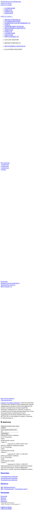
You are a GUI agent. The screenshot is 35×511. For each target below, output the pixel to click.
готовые (3, 169)
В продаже (4, 281)
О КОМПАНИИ (9, 8)
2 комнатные (5, 166)
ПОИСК (7, 25)
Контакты (4, 501)
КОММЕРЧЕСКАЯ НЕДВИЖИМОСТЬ (17, 23)
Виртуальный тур (6, 286)
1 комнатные (5, 164)
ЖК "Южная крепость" (8, 487)
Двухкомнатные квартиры (9, 478)
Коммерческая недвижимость (10, 283)
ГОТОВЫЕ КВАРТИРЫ (12, 21)
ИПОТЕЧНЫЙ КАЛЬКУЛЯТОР (14, 28)
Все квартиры (5, 163)
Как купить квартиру (7, 398)
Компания (5, 492)
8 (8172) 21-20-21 (6, 3)
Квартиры (5, 473)
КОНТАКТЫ (8, 13)
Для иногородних (6, 400)
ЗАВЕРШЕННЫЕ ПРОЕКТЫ (14, 26)
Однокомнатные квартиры (9, 476)
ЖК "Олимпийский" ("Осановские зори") (14, 489)
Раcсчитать (4, 433)
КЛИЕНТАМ (8, 11)
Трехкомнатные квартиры (9, 480)
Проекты (4, 484)
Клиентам (4, 496)
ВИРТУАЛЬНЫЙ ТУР (11, 36)
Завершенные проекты (8, 285)
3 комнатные (5, 168)
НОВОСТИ (8, 10)
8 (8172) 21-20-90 (6, 5)
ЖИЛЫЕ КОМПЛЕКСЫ (12, 19)
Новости (3, 499)
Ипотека (3, 498)
